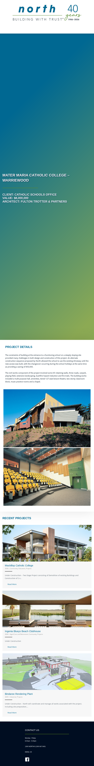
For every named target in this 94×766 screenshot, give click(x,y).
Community (14, 568)
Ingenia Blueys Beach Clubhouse (23, 631)
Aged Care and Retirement (19, 634)
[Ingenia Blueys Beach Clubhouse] (47, 608)
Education (21, 568)
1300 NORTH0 (30, 746)
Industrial (13, 697)
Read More (12, 584)
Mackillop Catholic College (19, 565)
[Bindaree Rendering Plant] (47, 671)
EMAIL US (28, 752)
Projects (28, 568)
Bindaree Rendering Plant (19, 694)
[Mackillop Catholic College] (47, 543)
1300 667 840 (40, 746)
